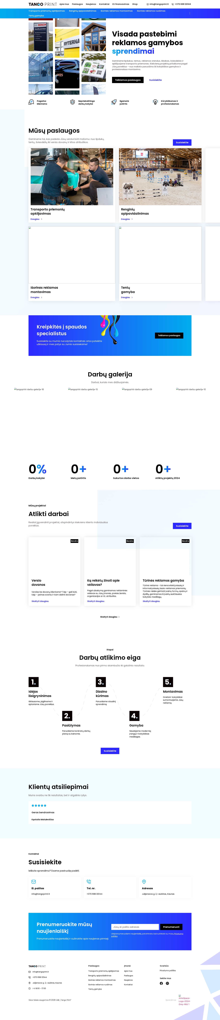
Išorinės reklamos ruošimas (151, 10)
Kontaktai (104, 4)
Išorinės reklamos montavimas (117, 10)
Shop (135, 4)
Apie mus (64, 4)
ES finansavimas (120, 4)
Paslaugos (77, 4)
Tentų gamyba (36, 15)
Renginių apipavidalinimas (82, 10)
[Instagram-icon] (167, 983)
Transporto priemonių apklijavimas (47, 10)
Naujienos (91, 4)
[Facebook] (161, 983)
